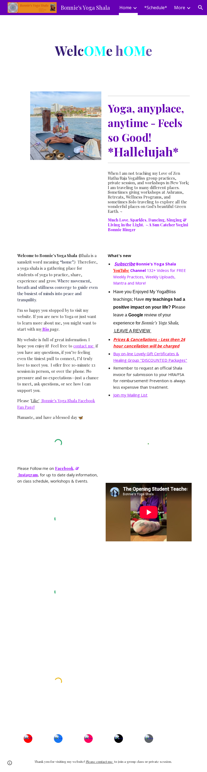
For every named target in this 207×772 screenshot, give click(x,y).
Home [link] (125, 8)
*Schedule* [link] (155, 8)
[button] (200, 7)
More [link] (179, 8)
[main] (103, 50)
